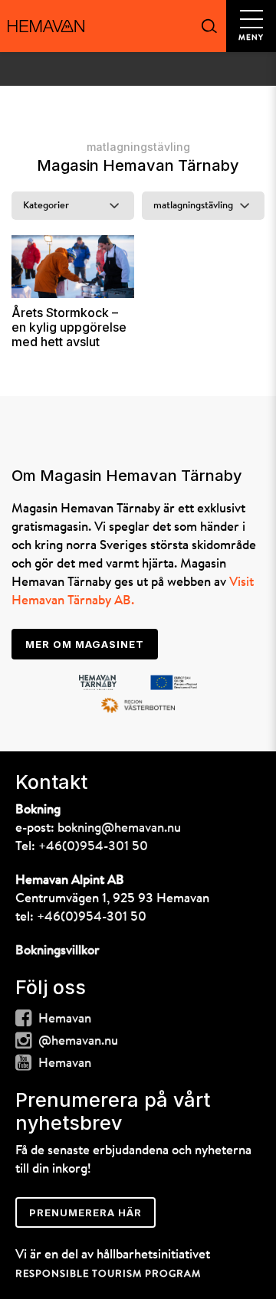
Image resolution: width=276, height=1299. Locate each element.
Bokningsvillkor (57, 950)
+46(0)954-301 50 (93, 846)
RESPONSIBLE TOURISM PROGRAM (108, 1274)
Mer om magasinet (84, 644)
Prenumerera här (85, 1212)
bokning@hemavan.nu (119, 828)
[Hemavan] (46, 26)
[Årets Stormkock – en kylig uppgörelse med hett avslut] (73, 266)
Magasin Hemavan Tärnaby (138, 165)
